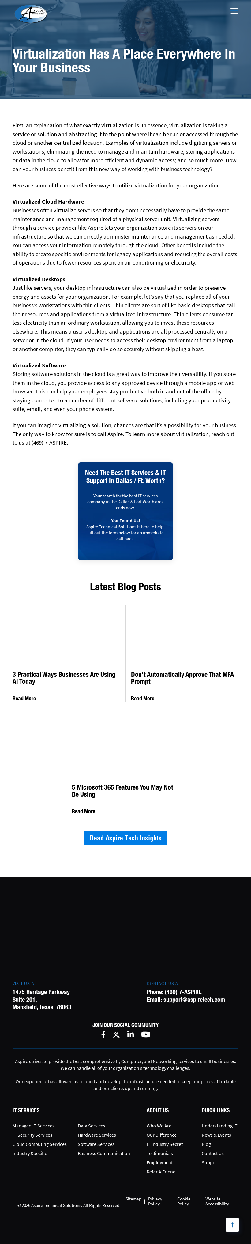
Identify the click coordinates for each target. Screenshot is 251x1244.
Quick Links (216, 1110)
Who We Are (159, 1126)
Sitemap (133, 1199)
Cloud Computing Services (40, 1144)
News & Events (216, 1135)
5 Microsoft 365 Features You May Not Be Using (122, 791)
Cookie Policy (183, 1201)
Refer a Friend (161, 1172)
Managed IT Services (33, 1126)
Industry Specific (30, 1153)
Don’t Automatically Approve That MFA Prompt (182, 678)
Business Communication (104, 1153)
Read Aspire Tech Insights (126, 838)
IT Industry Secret (165, 1144)
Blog (206, 1144)
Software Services (96, 1144)
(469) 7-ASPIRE (183, 991)
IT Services (26, 1110)
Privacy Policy (155, 1201)
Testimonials (160, 1153)
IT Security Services (32, 1135)
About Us (158, 1110)
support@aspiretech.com (194, 999)
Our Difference (162, 1135)
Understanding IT (220, 1126)
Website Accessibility (217, 1201)
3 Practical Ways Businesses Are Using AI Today (64, 678)
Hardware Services (97, 1135)
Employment (160, 1162)
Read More (24, 698)
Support (210, 1162)
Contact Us (213, 1153)
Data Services (91, 1126)
